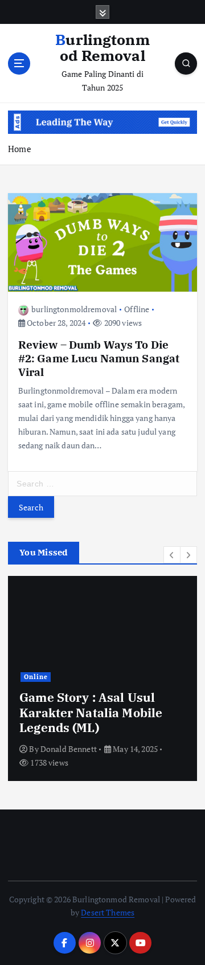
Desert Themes (107, 912)
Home (19, 148)
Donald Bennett (68, 748)
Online (36, 677)
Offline (136, 309)
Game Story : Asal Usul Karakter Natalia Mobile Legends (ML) (90, 712)
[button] (172, 554)
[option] (102, 678)
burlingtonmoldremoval (74, 309)
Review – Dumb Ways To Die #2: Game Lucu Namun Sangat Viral (99, 358)
